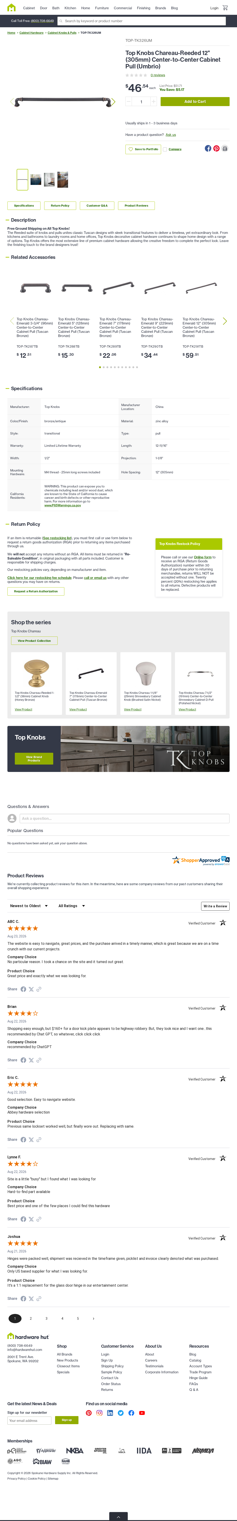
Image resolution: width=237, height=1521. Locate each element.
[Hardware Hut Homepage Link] (13, 7)
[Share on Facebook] (208, 148)
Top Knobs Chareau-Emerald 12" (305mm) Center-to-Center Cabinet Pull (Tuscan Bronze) (199, 327)
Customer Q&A (97, 205)
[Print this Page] (224, 148)
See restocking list (57, 538)
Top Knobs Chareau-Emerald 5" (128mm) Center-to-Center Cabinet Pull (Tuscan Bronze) (74, 327)
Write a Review (215, 906)
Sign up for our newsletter (27, 1413)
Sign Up (107, 1360)
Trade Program (200, 1372)
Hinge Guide (198, 1378)
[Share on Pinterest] (216, 148)
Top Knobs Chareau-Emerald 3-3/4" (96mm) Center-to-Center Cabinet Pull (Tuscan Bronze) (35, 327)
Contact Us (109, 1378)
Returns (107, 1390)
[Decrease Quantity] (128, 101)
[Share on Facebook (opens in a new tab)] (23, 990)
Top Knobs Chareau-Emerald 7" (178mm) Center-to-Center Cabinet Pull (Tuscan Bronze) (115, 327)
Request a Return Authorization (36, 591)
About (149, 1354)
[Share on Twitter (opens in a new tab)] (31, 989)
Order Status (111, 1384)
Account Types (200, 1366)
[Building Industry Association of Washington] (42, 1461)
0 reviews (158, 75)
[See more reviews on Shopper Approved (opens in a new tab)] (38, 990)
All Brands (64, 1354)
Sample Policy (111, 1372)
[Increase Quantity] (153, 101)
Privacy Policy (16, 1478)
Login (214, 8)
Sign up (67, 1420)
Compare (175, 149)
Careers (151, 1360)
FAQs (193, 1384)
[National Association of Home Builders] (66, 1461)
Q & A (193, 1390)
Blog (192, 1354)
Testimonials (154, 1366)
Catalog (195, 1360)
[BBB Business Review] (172, 1450)
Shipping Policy (112, 1366)
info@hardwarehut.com (24, 1350)
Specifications (24, 205)
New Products (67, 1360)
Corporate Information (161, 1372)
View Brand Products (34, 758)
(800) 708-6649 (42, 21)
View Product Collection (34, 641)
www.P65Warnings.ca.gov (62, 505)
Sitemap (53, 1478)
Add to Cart (195, 101)
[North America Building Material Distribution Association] (203, 1450)
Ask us (171, 135)
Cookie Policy (37, 1478)
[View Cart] (225, 8)
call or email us (95, 578)
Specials (63, 1372)
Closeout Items (68, 1366)
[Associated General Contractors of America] (15, 1461)
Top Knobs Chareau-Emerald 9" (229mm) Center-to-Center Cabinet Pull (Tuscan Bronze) (157, 327)
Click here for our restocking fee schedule (39, 578)
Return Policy (60, 205)
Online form (203, 557)
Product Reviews (136, 205)
